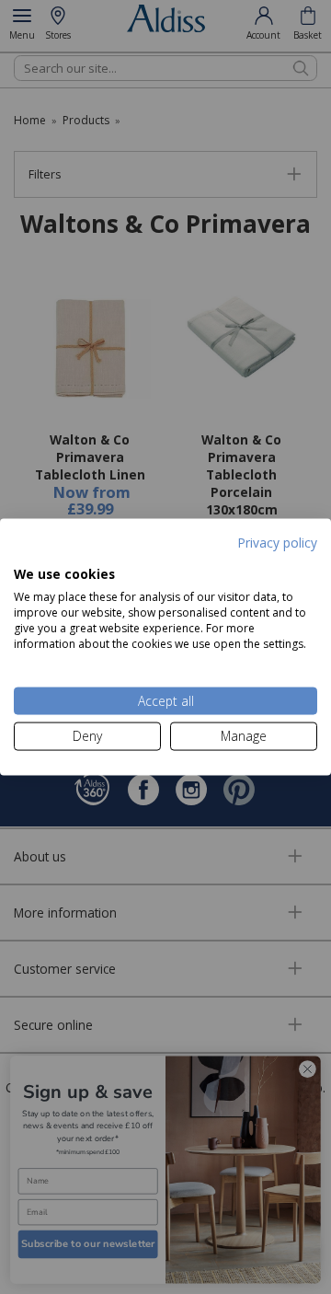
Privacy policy (277, 542)
